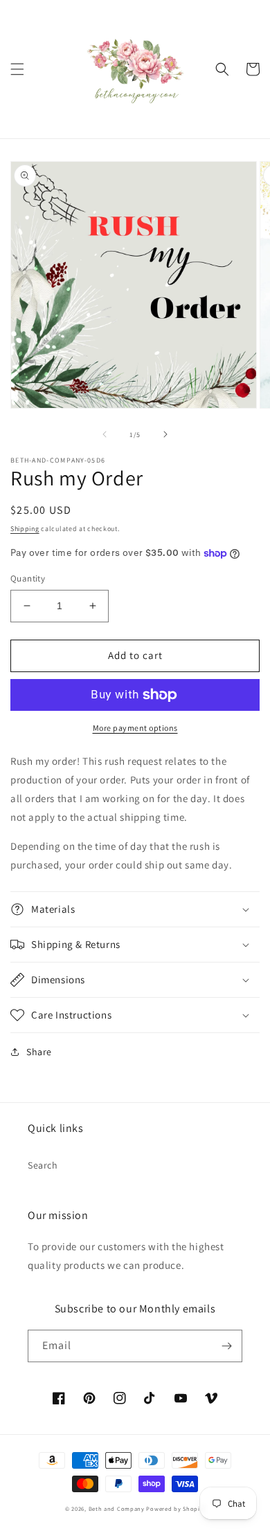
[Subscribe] (226, 1346)
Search (43, 1165)
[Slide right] (165, 434)
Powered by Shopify (175, 1508)
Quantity (27, 578)
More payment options (135, 728)
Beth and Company (117, 1508)
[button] (17, 69)
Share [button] (39, 1052)
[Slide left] (104, 434)
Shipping (24, 528)
